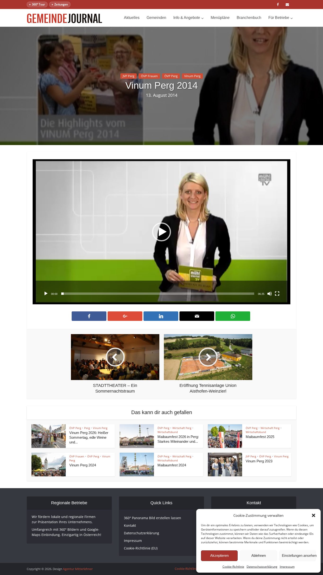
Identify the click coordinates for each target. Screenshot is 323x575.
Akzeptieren (219, 555)
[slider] (157, 293)
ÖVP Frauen (149, 76)
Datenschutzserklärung (262, 567)
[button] (313, 515)
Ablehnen (258, 555)
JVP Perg (128, 76)
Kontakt (130, 525)
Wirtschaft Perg (181, 428)
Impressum (287, 567)
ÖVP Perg (171, 76)
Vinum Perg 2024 (82, 465)
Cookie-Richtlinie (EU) (140, 548)
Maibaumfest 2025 (260, 437)
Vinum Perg (192, 76)
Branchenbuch (249, 18)
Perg (87, 428)
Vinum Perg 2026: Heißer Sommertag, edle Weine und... (88, 437)
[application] (161, 231)
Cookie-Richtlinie (233, 567)
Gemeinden (156, 18)
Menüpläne (220, 18)
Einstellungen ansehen (299, 555)
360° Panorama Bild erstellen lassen (152, 518)
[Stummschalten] (269, 293)
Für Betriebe (278, 18)
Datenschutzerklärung (141, 533)
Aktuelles (132, 18)
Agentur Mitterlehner (78, 569)
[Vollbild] (277, 293)
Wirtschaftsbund (167, 432)
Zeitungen (61, 4)
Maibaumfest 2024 (171, 465)
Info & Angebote (186, 18)
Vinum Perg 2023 (259, 461)
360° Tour (38, 4)
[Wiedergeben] (46, 293)
